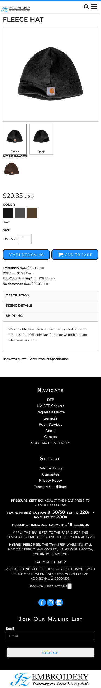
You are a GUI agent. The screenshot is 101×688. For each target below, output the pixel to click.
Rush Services (50, 424)
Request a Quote (50, 412)
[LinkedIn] (59, 602)
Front (15, 152)
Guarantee (50, 474)
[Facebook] (42, 602)
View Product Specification (49, 359)
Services (50, 418)
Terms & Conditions (50, 486)
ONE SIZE (11, 239)
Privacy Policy (50, 480)
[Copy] (69, 586)
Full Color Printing (16, 278)
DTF (6, 273)
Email (10, 628)
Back (41, 152)
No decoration (13, 284)
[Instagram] (50, 602)
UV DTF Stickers (50, 406)
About (50, 430)
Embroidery (11, 268)
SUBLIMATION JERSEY (50, 443)
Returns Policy (51, 468)
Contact (50, 436)
